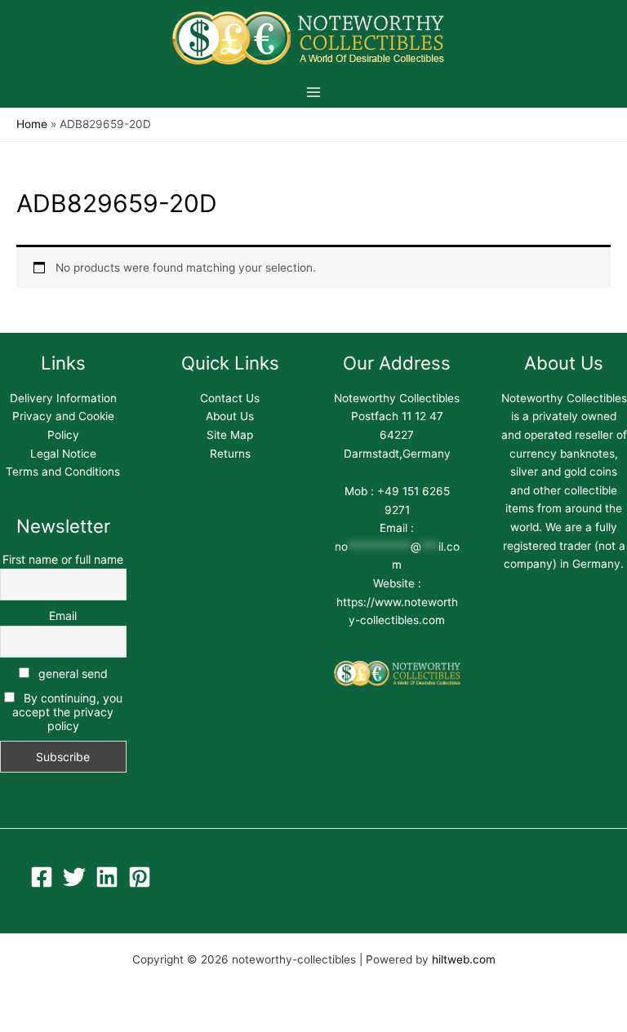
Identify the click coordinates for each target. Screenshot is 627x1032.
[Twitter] (74, 877)
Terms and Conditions (63, 471)
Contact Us (230, 398)
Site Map (230, 434)
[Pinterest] (139, 877)
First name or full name (62, 559)
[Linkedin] (107, 877)
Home (31, 124)
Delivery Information (63, 398)
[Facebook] (41, 877)
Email (63, 615)
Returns (230, 453)
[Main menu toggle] (313, 92)
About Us (230, 416)
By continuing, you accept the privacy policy (67, 712)
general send (71, 673)
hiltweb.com (464, 959)
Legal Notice (63, 453)
